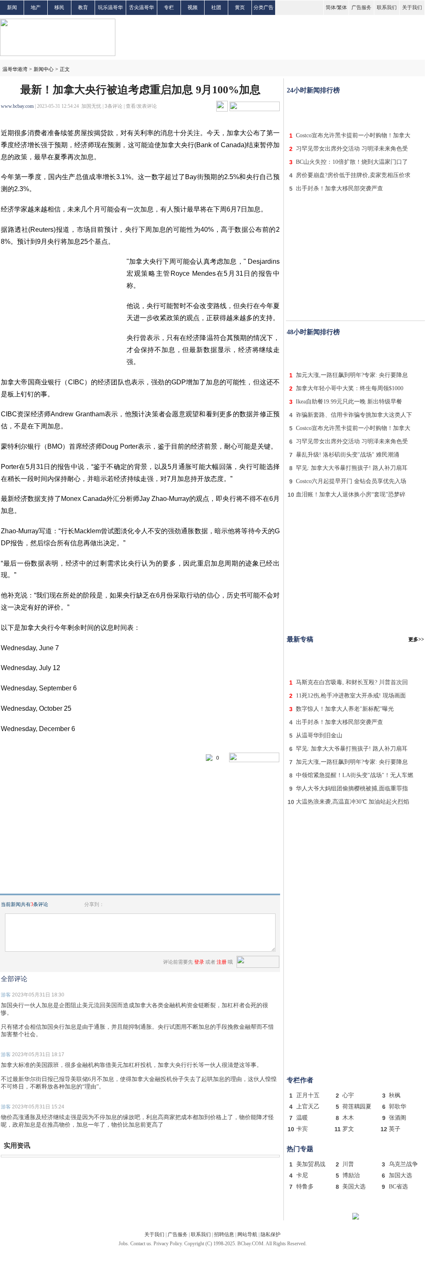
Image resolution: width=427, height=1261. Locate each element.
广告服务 (361, 7)
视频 (193, 7)
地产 (36, 7)
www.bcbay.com (17, 106)
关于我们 (412, 7)
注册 (222, 962)
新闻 (12, 7)
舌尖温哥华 (141, 7)
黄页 (240, 7)
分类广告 (263, 7)
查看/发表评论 (141, 106)
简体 (331, 7)
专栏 (169, 7)
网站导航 (247, 1234)
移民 (59, 7)
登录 (199, 962)
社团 (216, 7)
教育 (83, 7)
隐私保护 (271, 1234)
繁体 (342, 7)
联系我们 (387, 7)
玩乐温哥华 (110, 7)
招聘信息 (224, 1234)
